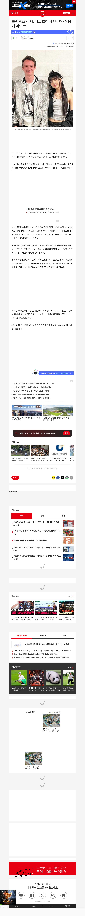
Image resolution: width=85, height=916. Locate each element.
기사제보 (34, 906)
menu (73, 13)
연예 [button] (63, 516)
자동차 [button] (63, 635)
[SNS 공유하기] (72, 38)
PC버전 (67, 906)
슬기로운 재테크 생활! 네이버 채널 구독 (42, 209)
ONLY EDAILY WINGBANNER (42, 13)
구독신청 (50, 906)
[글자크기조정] (68, 38)
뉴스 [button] (21, 516)
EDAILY (12, 13)
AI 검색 (66, 13)
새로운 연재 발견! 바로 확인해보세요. (41, 212)
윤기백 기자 (25, 37)
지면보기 (17, 906)
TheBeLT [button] (42, 635)
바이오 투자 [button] (22, 636)
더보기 (69, 596)
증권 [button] (42, 516)
